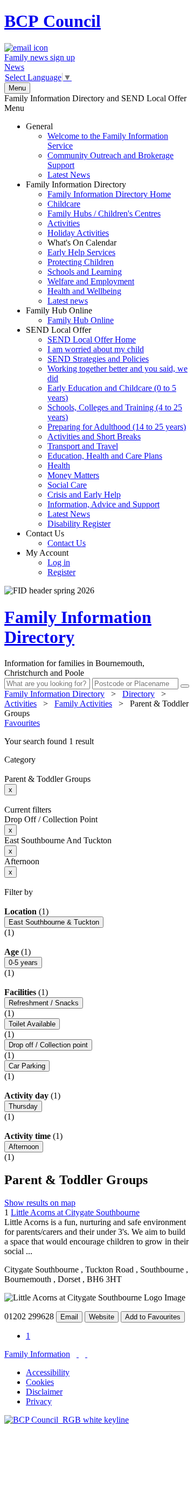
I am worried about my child (95, 349)
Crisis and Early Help (84, 494)
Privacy (39, 1401)
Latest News (68, 174)
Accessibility (48, 1372)
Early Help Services (81, 252)
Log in (58, 562)
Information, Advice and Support (103, 504)
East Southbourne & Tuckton (54, 922)
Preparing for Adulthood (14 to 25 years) (116, 426)
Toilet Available (32, 1024)
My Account (50, 562)
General (100, 150)
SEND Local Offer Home (91, 339)
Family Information (37, 1354)
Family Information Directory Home (109, 194)
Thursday (23, 1106)
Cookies (40, 1382)
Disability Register (78, 523)
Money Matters (73, 475)
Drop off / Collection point (48, 1045)
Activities (63, 223)
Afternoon (24, 1147)
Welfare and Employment (90, 281)
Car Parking (27, 1066)
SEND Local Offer (107, 426)
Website (101, 1317)
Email (69, 1317)
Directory (138, 693)
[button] (97, 741)
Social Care (67, 484)
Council (52, 21)
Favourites (22, 722)
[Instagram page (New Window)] (86, 1354)
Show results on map (39, 1202)
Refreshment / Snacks (44, 1003)
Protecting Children (80, 262)
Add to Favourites (153, 1317)
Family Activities (83, 703)
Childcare (63, 203)
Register (61, 572)
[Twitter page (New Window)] (78, 1354)
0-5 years (23, 963)
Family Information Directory (98, 242)
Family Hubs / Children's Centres (104, 213)
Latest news (67, 300)
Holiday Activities (78, 232)
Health (58, 465)
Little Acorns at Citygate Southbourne (75, 1212)
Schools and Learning (84, 271)
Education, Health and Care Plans (104, 455)
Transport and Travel (82, 446)
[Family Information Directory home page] (66, 1419)
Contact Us (56, 538)
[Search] (185, 686)
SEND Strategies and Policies (98, 358)
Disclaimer (44, 1391)
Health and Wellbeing (84, 291)
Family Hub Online (70, 315)
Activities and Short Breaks (94, 436)
